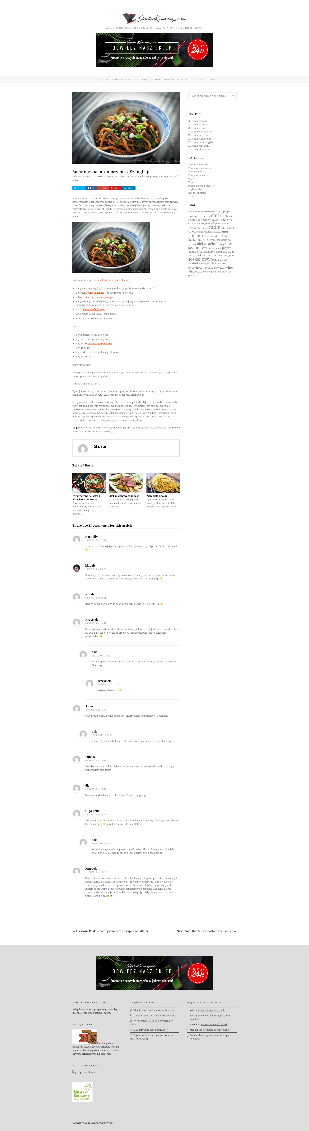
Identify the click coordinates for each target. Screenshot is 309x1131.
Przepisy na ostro (198, 175)
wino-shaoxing (104, 431)
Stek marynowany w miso (124, 496)
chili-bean (228, 216)
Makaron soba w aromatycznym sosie (154, 1015)
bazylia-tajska (209, 212)
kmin (224, 231)
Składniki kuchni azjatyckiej (172, 79)
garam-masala (221, 223)
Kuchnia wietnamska (200, 131)
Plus (104, 188)
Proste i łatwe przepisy (147, 176)
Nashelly (91, 536)
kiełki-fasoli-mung (212, 232)
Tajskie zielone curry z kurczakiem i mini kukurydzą (152, 1037)
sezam (231, 251)
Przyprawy (142, 79)
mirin (203, 240)
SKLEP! (199, 79)
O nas (211, 79)
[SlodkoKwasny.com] (154, 23)
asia (95, 652)
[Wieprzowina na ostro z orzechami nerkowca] (89, 483)
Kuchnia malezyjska (199, 138)
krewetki (211, 236)
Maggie (90, 565)
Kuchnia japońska (198, 124)
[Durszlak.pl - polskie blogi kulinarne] (84, 1072)
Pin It (117, 188)
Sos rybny (219, 259)
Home (97, 79)
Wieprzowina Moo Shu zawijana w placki (151, 1023)
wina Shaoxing (95, 292)
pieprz (226, 248)
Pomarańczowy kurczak (211, 1010)
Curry (191, 178)
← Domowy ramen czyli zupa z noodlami (110, 931)
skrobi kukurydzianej (100, 343)
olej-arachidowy (131, 427)
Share (130, 188)
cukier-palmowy (222, 219)
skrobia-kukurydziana (153, 427)
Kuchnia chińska (123, 176)
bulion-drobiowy (199, 216)
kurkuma (194, 239)
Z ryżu (191, 196)
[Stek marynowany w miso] (126, 483)
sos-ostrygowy (227, 255)
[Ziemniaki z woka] (163, 483)
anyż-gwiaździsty (195, 212)
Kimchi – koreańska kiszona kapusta (153, 1010)
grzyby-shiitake (197, 228)
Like (92, 188)
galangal (209, 223)
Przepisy (166, 176)
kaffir (201, 231)
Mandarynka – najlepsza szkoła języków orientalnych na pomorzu (95, 1047)
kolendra (197, 235)
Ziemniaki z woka (157, 496)
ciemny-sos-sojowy (89, 427)
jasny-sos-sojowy (111, 427)
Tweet (80, 188)
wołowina (208, 271)
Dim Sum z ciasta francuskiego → (207, 931)
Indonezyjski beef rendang (214, 1030)
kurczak (224, 236)
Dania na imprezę (198, 164)
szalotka (194, 263)
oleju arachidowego (94, 309)
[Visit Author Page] (83, 449)
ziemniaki (220, 272)
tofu (212, 263)
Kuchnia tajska (196, 128)
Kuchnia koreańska (199, 146)
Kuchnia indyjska (198, 135)
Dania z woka (105, 176)
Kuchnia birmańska (199, 149)
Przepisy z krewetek (199, 168)
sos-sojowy (174, 427)
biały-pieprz (224, 211)
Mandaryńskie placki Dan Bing (150, 1030)
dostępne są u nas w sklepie (113, 280)
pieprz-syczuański (199, 251)
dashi (201, 224)
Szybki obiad (195, 189)
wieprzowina (87, 431)
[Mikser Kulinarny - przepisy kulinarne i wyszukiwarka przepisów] (82, 1101)
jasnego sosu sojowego (100, 297)
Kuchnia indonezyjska (201, 142)
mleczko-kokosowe (217, 240)
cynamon (193, 223)
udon (75, 431)
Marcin (91, 176)
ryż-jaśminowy (219, 252)
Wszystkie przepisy (117, 79)
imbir (213, 227)
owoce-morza (214, 248)
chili (216, 215)
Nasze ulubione (197, 193)
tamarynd (205, 264)
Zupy (191, 182)
